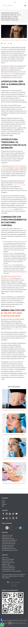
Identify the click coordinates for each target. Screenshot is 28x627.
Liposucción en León (7, 537)
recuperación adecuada (7, 209)
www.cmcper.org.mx (16, 329)
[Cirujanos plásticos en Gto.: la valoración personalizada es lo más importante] (14, 423)
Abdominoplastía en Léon (8, 538)
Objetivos (4, 504)
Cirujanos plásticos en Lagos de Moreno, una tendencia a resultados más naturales (14, 410)
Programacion (6, 40)
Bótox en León (5, 557)
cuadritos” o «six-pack (19, 185)
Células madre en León (7, 561)
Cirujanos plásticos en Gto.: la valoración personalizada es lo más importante (14, 434)
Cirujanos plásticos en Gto (8, 569)
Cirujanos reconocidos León (8, 567)
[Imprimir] (11, 43)
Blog (26, 40)
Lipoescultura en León (7, 535)
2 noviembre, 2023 (19, 40)
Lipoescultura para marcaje (8, 542)
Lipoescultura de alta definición (9, 540)
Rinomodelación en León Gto (9, 548)
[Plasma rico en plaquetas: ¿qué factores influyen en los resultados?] (14, 472)
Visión (3, 502)
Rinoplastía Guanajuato (7, 547)
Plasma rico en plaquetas (8, 559)
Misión (3, 500)
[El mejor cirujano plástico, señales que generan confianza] (14, 447)
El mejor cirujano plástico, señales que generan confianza (14, 459)
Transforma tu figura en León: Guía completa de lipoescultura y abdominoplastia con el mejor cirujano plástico (13, 576)
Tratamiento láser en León (8, 562)
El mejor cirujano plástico (8, 566)
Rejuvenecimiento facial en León (10, 550)
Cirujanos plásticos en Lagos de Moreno (11, 571)
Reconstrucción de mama (8, 545)
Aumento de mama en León (8, 543)
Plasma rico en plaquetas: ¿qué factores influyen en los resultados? (14, 483)
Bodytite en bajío (6, 564)
